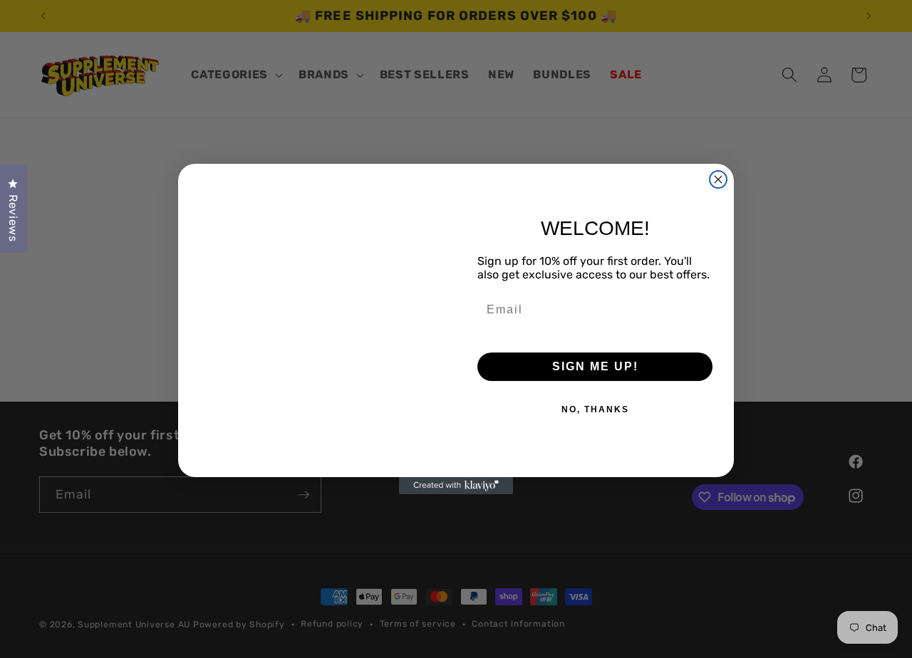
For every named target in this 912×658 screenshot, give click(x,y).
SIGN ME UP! (595, 366)
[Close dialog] (718, 179)
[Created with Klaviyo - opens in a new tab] (456, 485)
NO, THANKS (595, 409)
